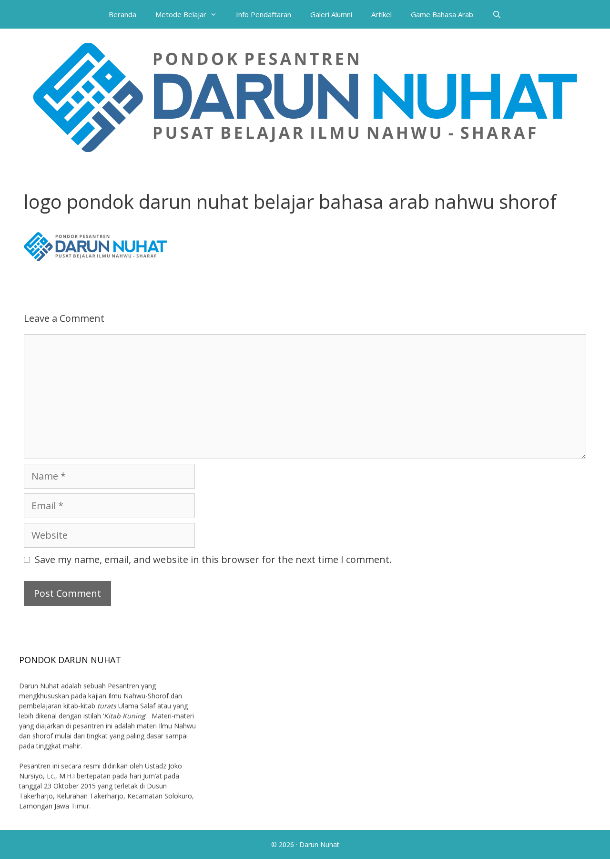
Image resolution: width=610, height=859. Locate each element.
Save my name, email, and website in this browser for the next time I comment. (213, 559)
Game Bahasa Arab (442, 14)
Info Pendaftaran (263, 14)
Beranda (122, 14)
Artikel (381, 14)
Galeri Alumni (331, 14)
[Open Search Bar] (497, 14)
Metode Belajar (180, 14)
